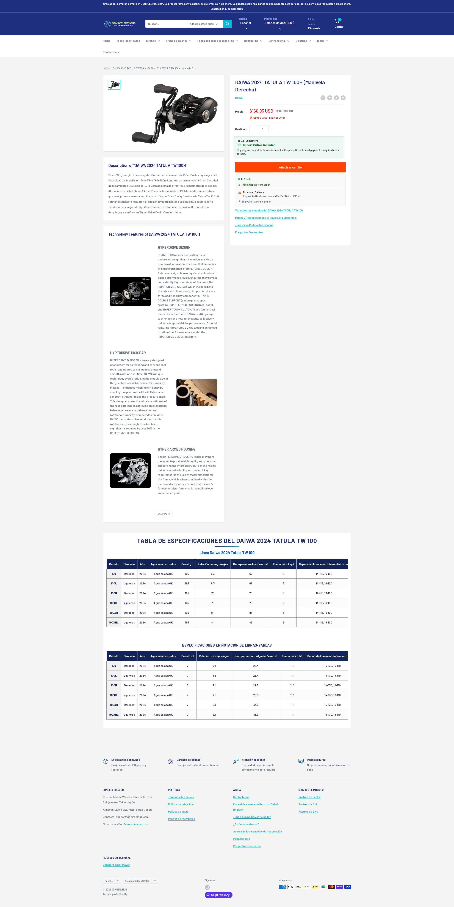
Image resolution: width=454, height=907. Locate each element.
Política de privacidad (181, 804)
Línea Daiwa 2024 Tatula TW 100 (227, 552)
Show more (163, 513)
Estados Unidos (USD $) (137, 880)
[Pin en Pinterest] (329, 97)
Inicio (106, 68)
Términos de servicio (181, 797)
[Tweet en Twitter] (336, 97)
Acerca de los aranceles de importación (257, 831)
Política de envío (178, 811)
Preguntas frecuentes (247, 846)
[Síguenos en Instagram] (207, 887)
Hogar (106, 40)
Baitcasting (251, 40)
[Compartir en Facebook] (322, 97)
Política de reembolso (181, 818)
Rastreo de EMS (308, 811)
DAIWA (239, 97)
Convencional (277, 40)
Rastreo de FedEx (309, 797)
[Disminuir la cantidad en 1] (253, 129)
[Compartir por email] (343, 97)
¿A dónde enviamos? (246, 824)
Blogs (320, 40)
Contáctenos (111, 52)
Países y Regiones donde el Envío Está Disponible (266, 217)
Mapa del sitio (241, 838)
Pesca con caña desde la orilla (215, 40)
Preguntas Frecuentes (249, 232)
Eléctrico (301, 40)
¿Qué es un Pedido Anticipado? (254, 225)
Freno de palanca (176, 40)
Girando (151, 40)
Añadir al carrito (290, 167)
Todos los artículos (128, 40)
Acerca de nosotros (135, 824)
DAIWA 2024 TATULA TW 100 (128, 68)
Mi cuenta (314, 28)
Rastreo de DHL (308, 804)
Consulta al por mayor (116, 864)
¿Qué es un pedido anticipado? (252, 816)
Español (109, 880)
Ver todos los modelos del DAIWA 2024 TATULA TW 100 (269, 210)
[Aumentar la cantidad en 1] (272, 129)
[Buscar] (227, 24)
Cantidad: (241, 129)
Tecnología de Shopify (115, 894)
